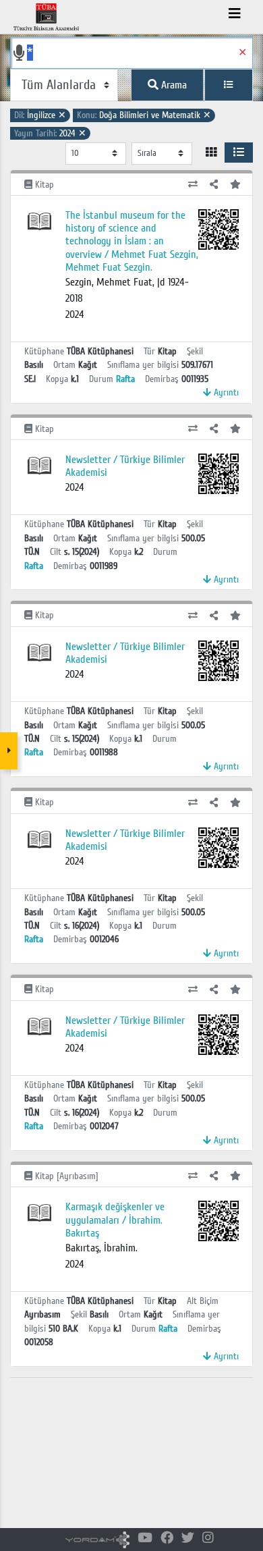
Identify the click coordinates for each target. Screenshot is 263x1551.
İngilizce (40, 115)
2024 (50, 133)
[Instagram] (208, 1538)
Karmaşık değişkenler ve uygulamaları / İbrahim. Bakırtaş (115, 1219)
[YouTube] (145, 1538)
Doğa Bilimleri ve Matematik (144, 115)
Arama (172, 85)
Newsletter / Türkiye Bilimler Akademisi (125, 466)
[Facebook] (166, 1538)
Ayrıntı (225, 392)
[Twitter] (187, 1538)
